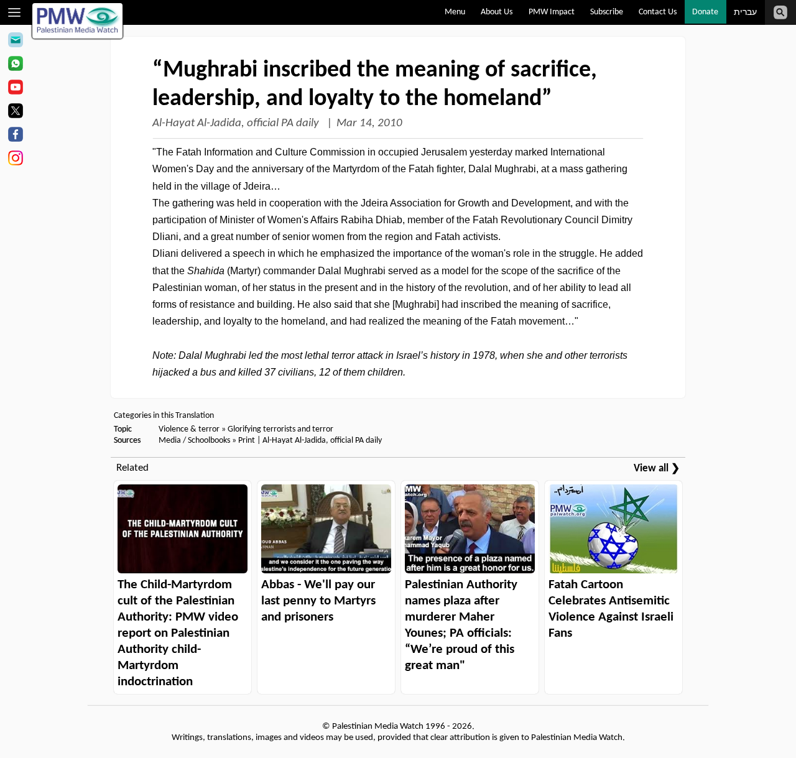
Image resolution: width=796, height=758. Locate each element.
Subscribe (606, 12)
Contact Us (658, 12)
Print (246, 440)
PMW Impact (552, 12)
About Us (496, 12)
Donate (705, 12)
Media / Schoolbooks (194, 440)
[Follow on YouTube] (15, 89)
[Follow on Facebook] (15, 136)
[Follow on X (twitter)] (15, 112)
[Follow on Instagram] (15, 160)
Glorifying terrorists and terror (280, 429)
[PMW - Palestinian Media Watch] (77, 21)
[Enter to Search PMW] (780, 12)
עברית (745, 12)
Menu (455, 12)
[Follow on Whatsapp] (15, 65)
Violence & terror (189, 429)
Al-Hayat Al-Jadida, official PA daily (237, 123)
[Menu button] (14, 12)
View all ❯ (657, 468)
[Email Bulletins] (15, 41)
